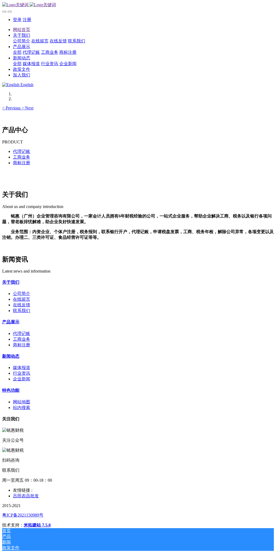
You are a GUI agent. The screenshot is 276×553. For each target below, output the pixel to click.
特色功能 (10, 390)
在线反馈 (21, 305)
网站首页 (21, 29)
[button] (12, 108)
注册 (27, 19)
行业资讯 (21, 373)
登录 (17, 19)
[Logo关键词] (138, 5)
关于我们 (10, 282)
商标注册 (21, 162)
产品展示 (10, 322)
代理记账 (21, 151)
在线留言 (21, 299)
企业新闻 (21, 379)
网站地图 (21, 402)
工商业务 (21, 157)
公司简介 (21, 293)
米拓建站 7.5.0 (37, 525)
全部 (17, 52)
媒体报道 (21, 367)
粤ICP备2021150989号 (22, 515)
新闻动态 (10, 356)
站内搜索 (21, 407)
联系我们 (21, 310)
